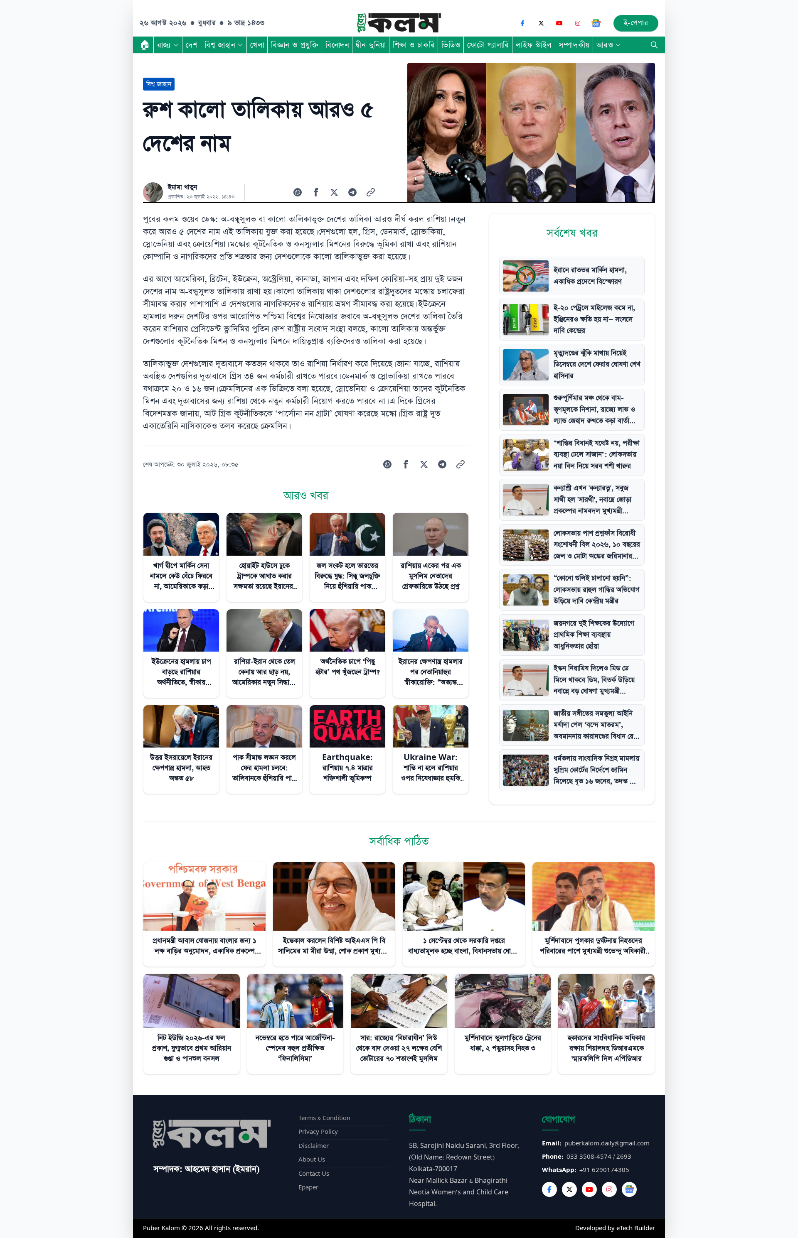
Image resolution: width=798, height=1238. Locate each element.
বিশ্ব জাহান (219, 45)
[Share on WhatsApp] (297, 192)
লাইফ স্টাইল (534, 45)
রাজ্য (164, 45)
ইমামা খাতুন (182, 187)
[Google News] (596, 23)
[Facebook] (522, 23)
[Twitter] (569, 1189)
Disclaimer (313, 1146)
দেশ (192, 45)
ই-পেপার (636, 23)
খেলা (257, 45)
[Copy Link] (370, 192)
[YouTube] (559, 23)
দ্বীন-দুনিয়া (371, 45)
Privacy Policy (318, 1131)
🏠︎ (145, 45)
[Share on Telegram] (352, 192)
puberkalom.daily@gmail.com (607, 1143)
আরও (604, 45)
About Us (311, 1159)
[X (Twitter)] (541, 23)
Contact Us (313, 1173)
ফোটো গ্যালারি (488, 45)
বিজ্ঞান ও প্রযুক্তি (295, 45)
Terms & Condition (324, 1118)
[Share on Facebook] (316, 192)
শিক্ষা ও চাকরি (414, 45)
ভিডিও (451, 45)
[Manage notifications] (778, 1219)
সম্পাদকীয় (574, 45)
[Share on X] (334, 192)
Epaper (308, 1187)
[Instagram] (577, 23)
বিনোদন (337, 45)
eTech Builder (635, 1228)
